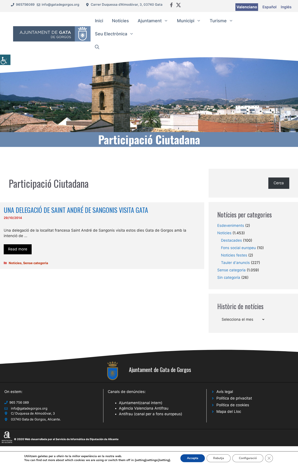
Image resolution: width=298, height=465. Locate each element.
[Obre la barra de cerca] (97, 46)
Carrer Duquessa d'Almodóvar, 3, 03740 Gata (127, 4)
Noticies (15, 263)
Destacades (231, 240)
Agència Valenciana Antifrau (143, 408)
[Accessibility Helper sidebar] (5, 60)
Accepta (192, 458)
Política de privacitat (234, 398)
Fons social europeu (238, 248)
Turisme (218, 20)
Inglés (286, 7)
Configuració (248, 458)
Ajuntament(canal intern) (140, 403)
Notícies (120, 20)
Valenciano (246, 7)
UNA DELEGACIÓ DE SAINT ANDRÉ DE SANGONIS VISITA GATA (76, 210)
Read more (17, 249)
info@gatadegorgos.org (60, 4)
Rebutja (218, 458)
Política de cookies (232, 405)
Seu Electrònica (111, 33)
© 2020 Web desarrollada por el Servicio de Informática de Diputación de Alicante (66, 439)
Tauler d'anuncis (235, 262)
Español (269, 7)
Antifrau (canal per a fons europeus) (150, 414)
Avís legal (224, 391)
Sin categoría (228, 277)
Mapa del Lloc (228, 411)
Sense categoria (35, 263)
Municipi (185, 20)
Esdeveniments (230, 225)
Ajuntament (150, 20)
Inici (99, 20)
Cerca (279, 183)
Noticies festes (234, 255)
